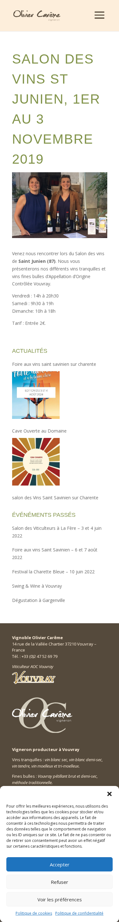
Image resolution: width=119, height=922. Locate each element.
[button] (109, 794)
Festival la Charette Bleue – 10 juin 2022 (53, 572)
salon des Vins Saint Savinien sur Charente (55, 498)
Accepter (59, 864)
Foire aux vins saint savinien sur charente (54, 364)
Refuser (59, 882)
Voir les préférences (59, 899)
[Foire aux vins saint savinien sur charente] (36, 395)
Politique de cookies (34, 913)
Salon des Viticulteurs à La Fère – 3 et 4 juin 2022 (57, 532)
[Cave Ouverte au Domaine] (36, 462)
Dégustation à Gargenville (38, 600)
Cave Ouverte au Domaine (39, 431)
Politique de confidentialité (79, 913)
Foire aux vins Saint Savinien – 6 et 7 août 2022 (54, 553)
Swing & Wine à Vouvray (37, 586)
